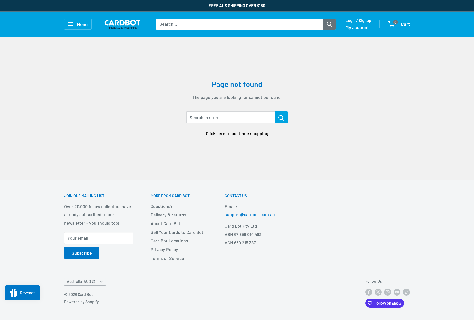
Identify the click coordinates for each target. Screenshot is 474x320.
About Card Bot (165, 223)
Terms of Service (167, 258)
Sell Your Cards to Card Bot (177, 232)
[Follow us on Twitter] (378, 292)
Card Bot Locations (169, 240)
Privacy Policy (164, 249)
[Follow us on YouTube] (397, 292)
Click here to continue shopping (237, 133)
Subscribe (82, 253)
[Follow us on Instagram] (387, 292)
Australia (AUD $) (81, 281)
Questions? (162, 206)
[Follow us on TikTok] (406, 292)
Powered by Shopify (81, 301)
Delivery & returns (168, 214)
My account (357, 27)
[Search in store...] (281, 117)
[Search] (329, 24)
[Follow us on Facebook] (368, 292)
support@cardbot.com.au (250, 214)
